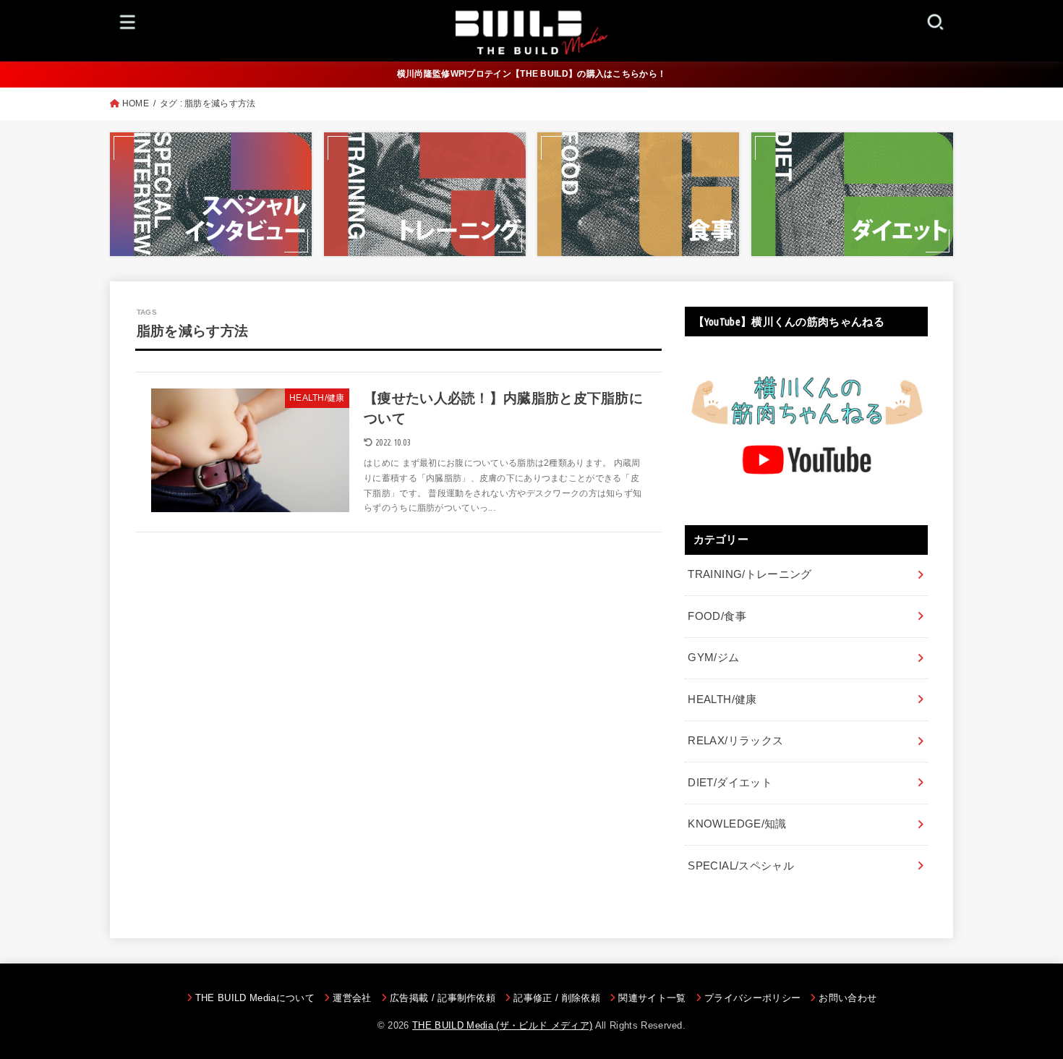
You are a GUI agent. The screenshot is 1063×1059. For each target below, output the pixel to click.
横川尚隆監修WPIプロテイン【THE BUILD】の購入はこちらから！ (532, 74)
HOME (135, 103)
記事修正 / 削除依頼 (556, 997)
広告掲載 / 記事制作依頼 (442, 997)
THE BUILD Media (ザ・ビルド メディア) (502, 1025)
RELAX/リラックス (735, 741)
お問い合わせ (847, 997)
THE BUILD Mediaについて (255, 997)
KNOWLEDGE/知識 (737, 824)
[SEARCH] (935, 21)
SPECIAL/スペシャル (741, 866)
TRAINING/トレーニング (749, 574)
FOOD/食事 (717, 616)
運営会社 (352, 997)
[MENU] (128, 21)
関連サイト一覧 (652, 997)
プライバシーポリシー (752, 997)
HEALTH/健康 (722, 699)
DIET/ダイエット (730, 782)
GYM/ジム (713, 657)
